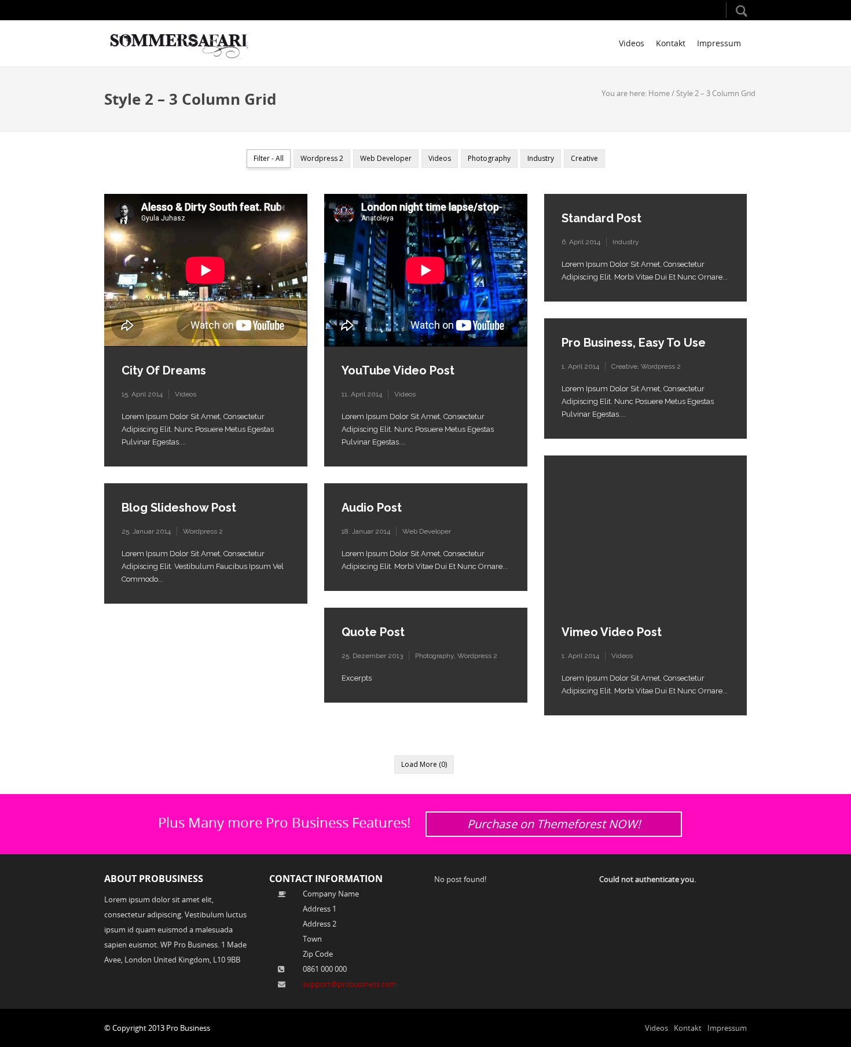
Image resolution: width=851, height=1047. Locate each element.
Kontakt (670, 43)
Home (659, 93)
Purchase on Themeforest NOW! (553, 824)
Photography (434, 656)
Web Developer (426, 531)
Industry (625, 242)
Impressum (719, 43)
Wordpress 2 (661, 366)
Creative (624, 366)
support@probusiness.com (350, 984)
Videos (631, 43)
